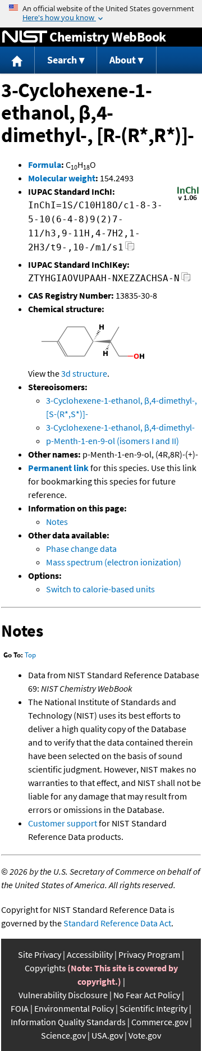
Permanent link (58, 467)
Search (62, 59)
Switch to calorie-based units (100, 589)
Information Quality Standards (68, 1021)
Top (30, 655)
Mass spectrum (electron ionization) (113, 562)
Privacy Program (149, 954)
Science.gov (63, 1035)
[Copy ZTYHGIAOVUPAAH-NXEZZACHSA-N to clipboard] (186, 280)
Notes (57, 521)
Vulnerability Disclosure (63, 994)
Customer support (62, 823)
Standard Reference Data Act (117, 923)
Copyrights (45, 968)
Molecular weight (61, 178)
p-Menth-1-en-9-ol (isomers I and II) (112, 440)
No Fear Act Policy (146, 994)
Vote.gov (144, 1035)
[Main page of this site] (17, 60)
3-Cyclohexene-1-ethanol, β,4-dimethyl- (120, 427)
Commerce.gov (159, 1021)
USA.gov (107, 1035)
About (122, 59)
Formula (44, 164)
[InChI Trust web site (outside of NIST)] (188, 199)
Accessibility (90, 954)
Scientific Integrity (153, 1008)
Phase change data (81, 548)
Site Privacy (39, 954)
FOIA (20, 1008)
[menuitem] (17, 60)
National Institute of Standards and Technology (24, 37)
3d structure (84, 373)
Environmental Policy (74, 1008)
